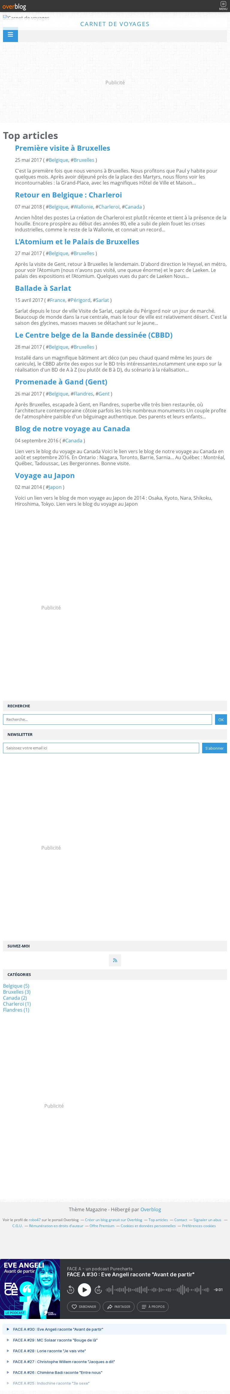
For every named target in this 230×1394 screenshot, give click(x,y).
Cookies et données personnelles (148, 1225)
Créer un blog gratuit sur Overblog (113, 1219)
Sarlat (102, 300)
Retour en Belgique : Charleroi (68, 195)
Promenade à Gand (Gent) (61, 382)
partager (122, 1306)
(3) (17, 992)
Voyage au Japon (45, 475)
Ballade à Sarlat (43, 288)
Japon (55, 487)
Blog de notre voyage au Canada (72, 428)
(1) (17, 1004)
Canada (133, 206)
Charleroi (109, 206)
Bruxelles (84, 160)
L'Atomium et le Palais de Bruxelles (77, 241)
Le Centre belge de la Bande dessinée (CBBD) (93, 335)
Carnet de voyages (115, 24)
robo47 (35, 1219)
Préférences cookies (199, 1225)
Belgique (58, 160)
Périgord (80, 300)
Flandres (83, 393)
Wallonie (83, 206)
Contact (180, 1219)
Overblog (150, 1209)
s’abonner (87, 1306)
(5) (16, 986)
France (57, 300)
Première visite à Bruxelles (62, 148)
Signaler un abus (207, 1219)
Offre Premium (102, 1225)
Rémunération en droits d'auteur (56, 1225)
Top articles (158, 1219)
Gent (104, 393)
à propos (156, 1306)
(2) (15, 998)
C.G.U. (17, 1225)
